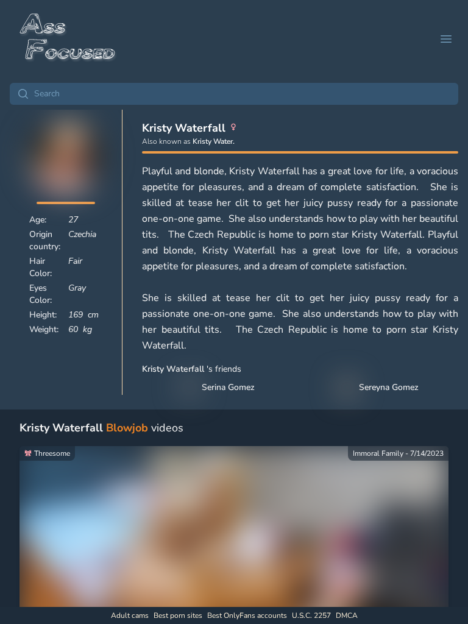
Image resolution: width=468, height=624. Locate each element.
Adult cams (130, 615)
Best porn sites (178, 615)
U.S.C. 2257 (311, 615)
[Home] (68, 39)
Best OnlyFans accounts (247, 615)
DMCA (347, 615)
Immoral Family (378, 453)
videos (101, 427)
